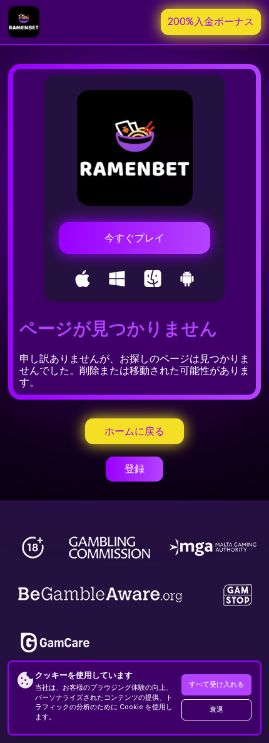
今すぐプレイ (134, 238)
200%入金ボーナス (211, 22)
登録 (134, 469)
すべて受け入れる (216, 684)
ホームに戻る (134, 431)
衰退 (216, 709)
